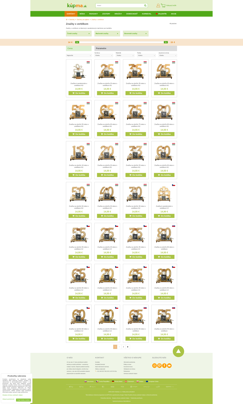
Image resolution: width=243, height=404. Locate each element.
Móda (82, 14)
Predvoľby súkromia (106, 398)
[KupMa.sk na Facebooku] (164, 367)
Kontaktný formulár (100, 364)
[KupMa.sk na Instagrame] (154, 367)
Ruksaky (93, 14)
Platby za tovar (127, 364)
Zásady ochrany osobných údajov (120, 398)
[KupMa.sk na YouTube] (169, 367)
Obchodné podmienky (129, 362)
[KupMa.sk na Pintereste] (159, 367)
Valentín (162, 14)
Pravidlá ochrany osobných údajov (137, 395)
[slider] (77, 42)
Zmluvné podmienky (152, 395)
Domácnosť (132, 14)
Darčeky (71, 14)
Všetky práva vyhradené (128, 391)
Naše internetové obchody (102, 366)
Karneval (146, 14)
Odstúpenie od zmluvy (129, 369)
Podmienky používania (136, 398)
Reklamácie (127, 371)
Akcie (173, 14)
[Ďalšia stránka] (127, 347)
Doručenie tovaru (128, 366)
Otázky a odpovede (100, 369)
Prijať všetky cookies (23, 400)
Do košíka (79, 93)
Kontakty (97, 362)
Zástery (106, 14)
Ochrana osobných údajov (130, 373)
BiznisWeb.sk (126, 401)
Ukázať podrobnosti (8, 399)
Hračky (118, 14)
